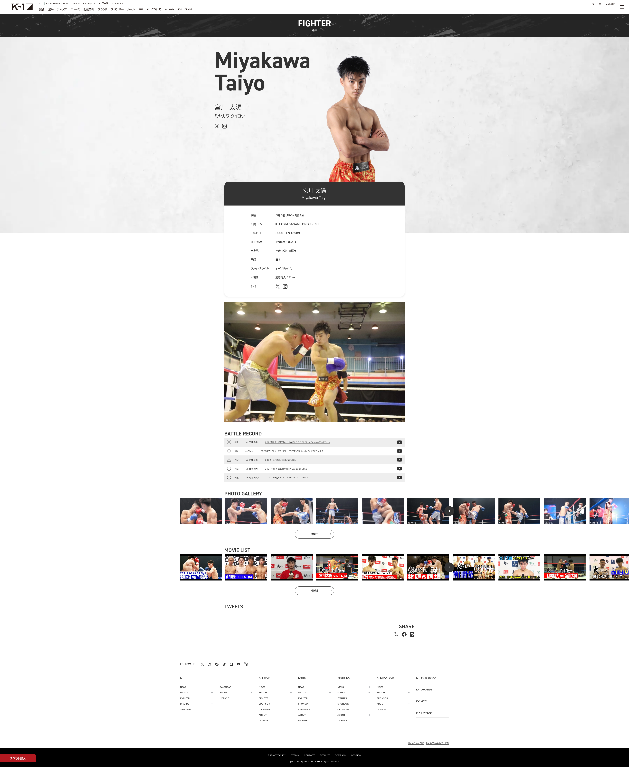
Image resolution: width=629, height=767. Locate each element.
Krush (65, 3)
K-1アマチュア (89, 3)
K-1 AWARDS (117, 3)
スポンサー (117, 9)
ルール (131, 9)
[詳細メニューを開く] (622, 7)
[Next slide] (449, 511)
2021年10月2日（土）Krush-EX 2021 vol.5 (286, 469)
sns (141, 9)
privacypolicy (277, 755)
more (322, 535)
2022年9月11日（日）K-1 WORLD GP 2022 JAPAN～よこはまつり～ (297, 442)
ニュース (75, 9)
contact (309, 755)
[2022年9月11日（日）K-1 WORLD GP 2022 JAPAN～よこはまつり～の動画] (399, 442)
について (154, 9)
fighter (185, 698)
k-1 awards (424, 689)
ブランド (102, 9)
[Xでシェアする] (396, 634)
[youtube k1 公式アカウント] (238, 664)
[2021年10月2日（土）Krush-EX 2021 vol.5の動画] (399, 469)
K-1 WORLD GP (53, 3)
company (340, 755)
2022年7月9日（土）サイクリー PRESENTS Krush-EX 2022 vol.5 (291, 451)
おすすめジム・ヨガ (416, 743)
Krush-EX (75, 3)
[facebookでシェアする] (404, 634)
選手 (51, 9)
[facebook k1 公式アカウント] (217, 664)
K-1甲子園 (103, 3)
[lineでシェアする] (412, 634)
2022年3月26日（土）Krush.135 (280, 460)
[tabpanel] (201, 511)
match (184, 693)
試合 (42, 9)
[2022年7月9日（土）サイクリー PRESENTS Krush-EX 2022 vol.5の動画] (399, 451)
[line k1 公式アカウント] (231, 664)
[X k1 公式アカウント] (202, 664)
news (183, 687)
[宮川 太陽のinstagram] (224, 126)
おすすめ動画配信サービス (437, 743)
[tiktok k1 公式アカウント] (224, 664)
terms (295, 755)
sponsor (185, 709)
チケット (18, 758)
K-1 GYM (169, 9)
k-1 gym (421, 701)
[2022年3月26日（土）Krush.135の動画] (399, 460)
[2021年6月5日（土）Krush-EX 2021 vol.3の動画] (399, 477)
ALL (41, 3)
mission (356, 755)
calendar (225, 687)
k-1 (426, 678)
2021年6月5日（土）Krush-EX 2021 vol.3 (287, 478)
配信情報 (89, 9)
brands (184, 704)
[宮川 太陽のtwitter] (217, 126)
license (224, 698)
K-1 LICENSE (185, 9)
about (223, 693)
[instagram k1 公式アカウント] (210, 664)
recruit (325, 755)
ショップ (62, 9)
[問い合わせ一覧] (601, 3)
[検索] (593, 4)
